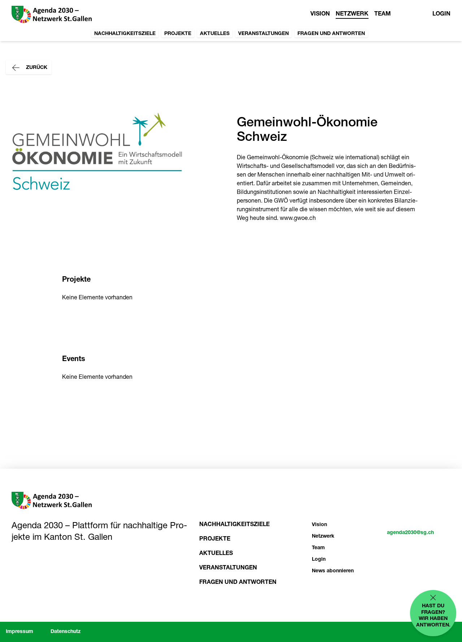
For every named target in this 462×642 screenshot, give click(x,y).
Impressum (19, 631)
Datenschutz (65, 631)
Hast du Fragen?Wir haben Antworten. (433, 616)
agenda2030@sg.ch (410, 532)
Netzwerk (352, 14)
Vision (320, 14)
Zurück (36, 67)
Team (382, 14)
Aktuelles (215, 33)
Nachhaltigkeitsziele (125, 33)
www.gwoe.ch (298, 219)
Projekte (177, 33)
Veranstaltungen (263, 33)
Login (441, 14)
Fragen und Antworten (331, 33)
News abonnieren (333, 571)
